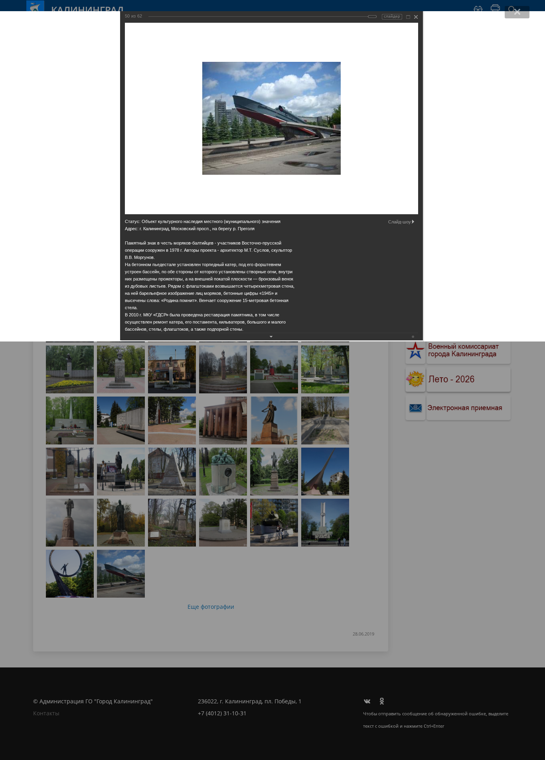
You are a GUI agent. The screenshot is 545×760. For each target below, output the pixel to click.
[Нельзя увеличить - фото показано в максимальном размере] (408, 17)
